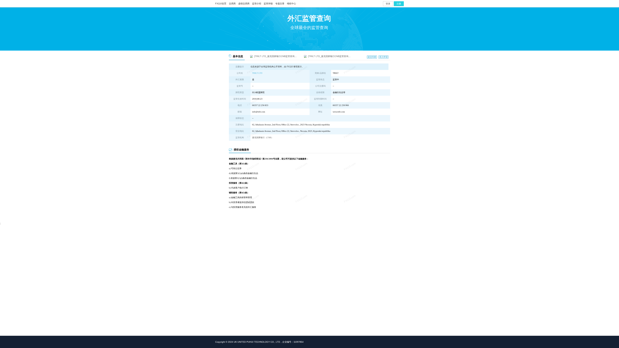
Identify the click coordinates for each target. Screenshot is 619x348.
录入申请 (383, 57)
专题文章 (279, 3)
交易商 (232, 3)
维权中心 (291, 3)
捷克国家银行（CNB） (262, 137)
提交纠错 (372, 57)
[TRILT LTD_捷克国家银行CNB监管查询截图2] (331, 56)
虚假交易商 (244, 3)
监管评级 (268, 3)
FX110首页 (220, 3)
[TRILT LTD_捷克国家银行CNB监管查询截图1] (277, 56)
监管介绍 (256, 3)
